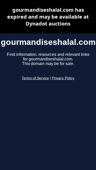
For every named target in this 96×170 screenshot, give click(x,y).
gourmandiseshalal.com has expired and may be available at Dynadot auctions (48, 16)
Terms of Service (35, 78)
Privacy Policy (63, 78)
